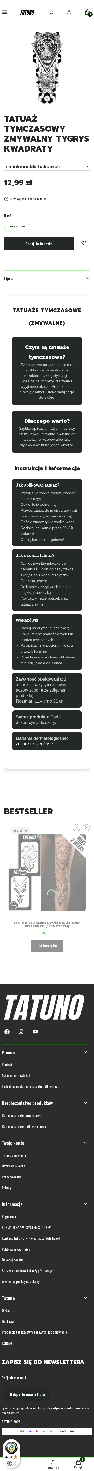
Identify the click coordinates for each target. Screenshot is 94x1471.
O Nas (6, 1310)
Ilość (7, 215)
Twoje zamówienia (14, 1155)
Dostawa (8, 1321)
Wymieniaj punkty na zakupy (20, 1281)
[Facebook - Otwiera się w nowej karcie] (7, 1031)
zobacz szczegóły (33, 744)
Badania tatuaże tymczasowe (21, 1115)
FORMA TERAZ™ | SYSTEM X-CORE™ (26, 1227)
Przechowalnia (11, 1176)
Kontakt (7, 1064)
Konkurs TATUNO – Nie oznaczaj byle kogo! (31, 1238)
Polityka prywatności (16, 1249)
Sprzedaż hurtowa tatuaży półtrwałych (28, 1270)
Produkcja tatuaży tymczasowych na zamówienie (34, 1332)
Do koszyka (47, 945)
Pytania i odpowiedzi (16, 1075)
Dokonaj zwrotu (12, 1259)
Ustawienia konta (13, 1166)
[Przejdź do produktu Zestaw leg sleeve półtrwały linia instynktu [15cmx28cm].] (47, 870)
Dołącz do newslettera (27, 1394)
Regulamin (9, 1216)
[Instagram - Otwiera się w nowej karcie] (21, 1031)
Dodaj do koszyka (39, 243)
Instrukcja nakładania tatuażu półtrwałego (30, 1086)
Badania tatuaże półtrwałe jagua (24, 1126)
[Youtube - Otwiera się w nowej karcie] (35, 1031)
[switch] (11, 1463)
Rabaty (6, 1187)
